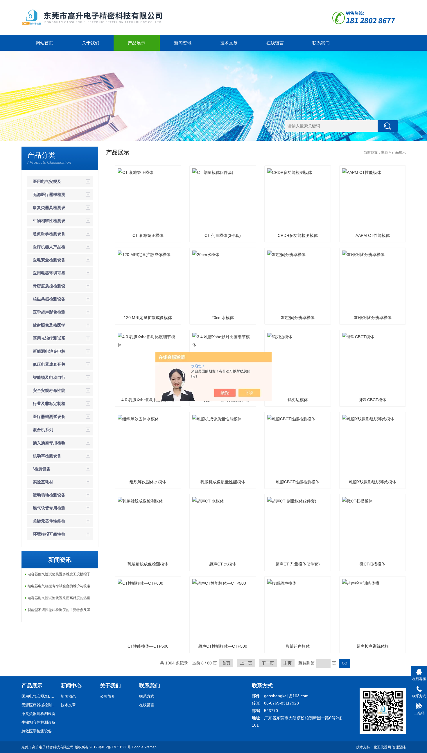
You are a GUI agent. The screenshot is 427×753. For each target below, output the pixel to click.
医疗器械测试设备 (49, 416)
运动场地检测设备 (49, 495)
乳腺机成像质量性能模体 (222, 482)
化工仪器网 (382, 747)
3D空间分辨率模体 (298, 317)
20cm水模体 (222, 317)
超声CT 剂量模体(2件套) (297, 564)
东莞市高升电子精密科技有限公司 (47, 747)
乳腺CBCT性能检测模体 (298, 482)
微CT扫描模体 (372, 564)
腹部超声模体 (298, 646)
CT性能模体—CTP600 (148, 646)
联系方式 (146, 696)
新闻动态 (68, 696)
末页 (288, 663)
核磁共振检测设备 (49, 299)
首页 (226, 663)
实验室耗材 (43, 482)
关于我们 (90, 42)
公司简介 (107, 696)
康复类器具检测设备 (38, 713)
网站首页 (44, 42)
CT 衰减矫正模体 (148, 235)
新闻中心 (71, 686)
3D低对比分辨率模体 (373, 317)
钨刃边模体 (298, 399)
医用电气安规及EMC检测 (38, 696)
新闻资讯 (182, 42)
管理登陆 (399, 747)
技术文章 (229, 42)
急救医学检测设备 (49, 233)
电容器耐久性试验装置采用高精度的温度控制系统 (63, 598)
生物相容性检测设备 (38, 722)
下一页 (268, 663)
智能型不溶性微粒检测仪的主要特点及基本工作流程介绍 (63, 610)
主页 (384, 152)
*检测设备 (42, 468)
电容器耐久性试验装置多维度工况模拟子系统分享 (63, 574)
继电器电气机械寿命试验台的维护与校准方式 (62, 586)
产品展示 (136, 42)
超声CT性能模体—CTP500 (222, 646)
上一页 (246, 663)
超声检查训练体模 (372, 646)
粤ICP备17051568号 (114, 747)
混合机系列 (43, 429)
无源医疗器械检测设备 (38, 705)
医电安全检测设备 (49, 259)
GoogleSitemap (144, 747)
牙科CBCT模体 (372, 399)
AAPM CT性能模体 (373, 235)
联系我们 (321, 42)
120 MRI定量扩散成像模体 (148, 317)
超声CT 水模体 (222, 564)
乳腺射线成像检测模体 (148, 564)
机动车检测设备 (47, 455)
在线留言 (275, 42)
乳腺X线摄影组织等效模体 (372, 482)
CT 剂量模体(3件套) (222, 235)
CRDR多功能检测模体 (298, 235)
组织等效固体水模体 (148, 482)
